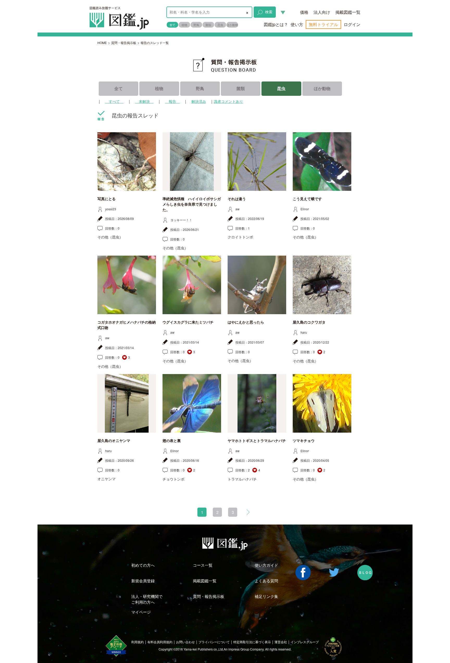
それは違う (237, 199)
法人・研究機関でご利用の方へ (146, 598)
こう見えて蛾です (307, 199)
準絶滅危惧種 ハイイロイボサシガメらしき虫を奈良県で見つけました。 (191, 204)
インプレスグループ (305, 642)
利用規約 (137, 642)
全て (172, 25)
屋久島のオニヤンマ (113, 441)
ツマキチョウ (304, 441)
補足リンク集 (266, 596)
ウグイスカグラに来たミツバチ (188, 322)
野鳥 (196, 25)
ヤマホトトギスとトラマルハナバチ (257, 441)
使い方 (297, 24)
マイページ (141, 612)
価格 (304, 12)
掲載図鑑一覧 (347, 12)
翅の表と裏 (171, 441)
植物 (184, 25)
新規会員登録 (143, 580)
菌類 (208, 25)
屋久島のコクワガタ (309, 322)
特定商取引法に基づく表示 (252, 642)
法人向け (322, 12)
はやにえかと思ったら (246, 322)
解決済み (198, 101)
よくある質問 (266, 580)
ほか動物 (232, 25)
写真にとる (106, 199)
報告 (172, 101)
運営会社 (280, 642)
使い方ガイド (266, 565)
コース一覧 (203, 565)
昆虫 (220, 25)
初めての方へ (143, 565)
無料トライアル (323, 24)
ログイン (352, 24)
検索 (268, 11)
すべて (114, 101)
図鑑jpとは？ (276, 24)
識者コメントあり (228, 101)
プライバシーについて (214, 642)
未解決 (144, 101)
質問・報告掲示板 (123, 42)
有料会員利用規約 (159, 642)
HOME (102, 42)
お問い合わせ (185, 642)
